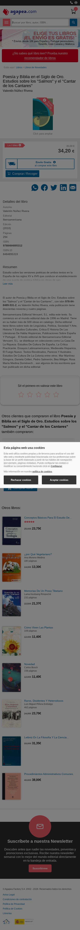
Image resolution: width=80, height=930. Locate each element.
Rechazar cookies (21, 479)
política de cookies (42, 471)
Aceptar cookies (59, 479)
